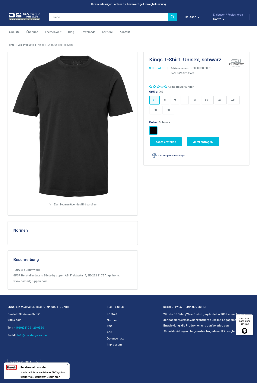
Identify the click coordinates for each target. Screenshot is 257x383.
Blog (71, 32)
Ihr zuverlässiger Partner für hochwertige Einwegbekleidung (128, 4)
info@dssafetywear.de (32, 335)
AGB (110, 332)
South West (157, 68)
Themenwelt (53, 32)
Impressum (114, 344)
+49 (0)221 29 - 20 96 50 (29, 327)
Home (11, 44)
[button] (158, 86)
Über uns (32, 32)
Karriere (107, 32)
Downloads (88, 32)
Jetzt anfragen (203, 141)
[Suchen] (172, 17)
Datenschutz (115, 338)
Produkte (14, 32)
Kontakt (124, 32)
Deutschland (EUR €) (21, 361)
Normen (112, 320)
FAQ (109, 326)
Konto (217, 19)
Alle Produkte (26, 44)
